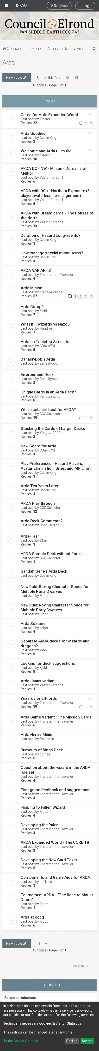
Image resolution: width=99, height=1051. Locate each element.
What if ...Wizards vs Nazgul (46, 324)
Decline (71, 1041)
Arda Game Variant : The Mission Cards (56, 717)
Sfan (43, 540)
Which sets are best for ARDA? (48, 409)
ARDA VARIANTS (36, 270)
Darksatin (47, 739)
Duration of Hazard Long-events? (50, 235)
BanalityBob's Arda (38, 359)
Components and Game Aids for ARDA (55, 877)
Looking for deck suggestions (48, 663)
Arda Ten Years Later (39, 485)
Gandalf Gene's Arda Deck (44, 571)
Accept (87, 1041)
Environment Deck (37, 374)
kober (44, 628)
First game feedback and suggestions (55, 789)
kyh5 (43, 650)
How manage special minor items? (52, 252)
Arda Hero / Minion (38, 734)
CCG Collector (50, 414)
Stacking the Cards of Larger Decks (53, 428)
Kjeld (43, 311)
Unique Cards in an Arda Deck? (48, 392)
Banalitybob (49, 363)
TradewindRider (52, 292)
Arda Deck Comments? (42, 520)
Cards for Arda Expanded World (49, 114)
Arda (8, 62)
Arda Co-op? (32, 306)
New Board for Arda (38, 446)
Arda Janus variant (38, 680)
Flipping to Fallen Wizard (43, 807)
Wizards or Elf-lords (39, 698)
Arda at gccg (32, 917)
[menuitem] (21, 5)
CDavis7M (47, 346)
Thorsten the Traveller (56, 275)
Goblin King (48, 138)
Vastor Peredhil (51, 177)
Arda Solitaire (33, 623)
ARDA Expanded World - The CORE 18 (55, 842)
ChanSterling (49, 525)
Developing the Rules (39, 824)
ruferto (45, 155)
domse (45, 754)
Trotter (45, 119)
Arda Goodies (33, 133)
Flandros (46, 328)
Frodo (44, 596)
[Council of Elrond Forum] (49, 26)
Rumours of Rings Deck (42, 750)
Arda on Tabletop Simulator (46, 341)
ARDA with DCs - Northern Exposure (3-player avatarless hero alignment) (56, 193)
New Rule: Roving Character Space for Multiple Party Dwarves (55, 589)
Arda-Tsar (30, 536)
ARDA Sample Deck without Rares (51, 553)
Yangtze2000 (50, 396)
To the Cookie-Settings (20, 1041)
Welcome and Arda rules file (46, 150)
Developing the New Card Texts (49, 859)
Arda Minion (31, 287)
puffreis (46, 882)
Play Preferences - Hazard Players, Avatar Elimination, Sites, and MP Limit (56, 466)
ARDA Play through (38, 503)
